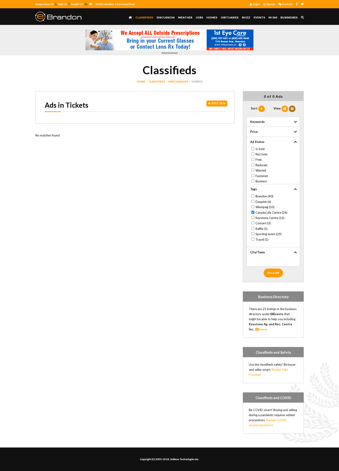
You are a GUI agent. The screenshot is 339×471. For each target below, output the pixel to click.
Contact (287, 4)
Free (259, 159)
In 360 (272, 17)
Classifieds (144, 17)
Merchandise (178, 81)
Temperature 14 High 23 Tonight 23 (59, 4)
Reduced (261, 165)
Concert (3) (263, 223)
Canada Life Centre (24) (271, 212)
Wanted (261, 170)
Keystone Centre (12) (270, 218)
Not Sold (261, 154)
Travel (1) (262, 239)
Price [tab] (254, 131)
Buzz (246, 17)
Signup (270, 4)
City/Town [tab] (257, 252)
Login (256, 4)
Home (141, 81)
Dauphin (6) (263, 202)
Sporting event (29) (269, 234)
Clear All (273, 273)
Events (259, 17)
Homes (211, 17)
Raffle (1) (262, 229)
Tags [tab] (253, 189)
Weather (185, 17)
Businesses (288, 17)
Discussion (166, 17)
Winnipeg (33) (265, 207)
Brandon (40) (264, 196)
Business (261, 181)
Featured (262, 176)
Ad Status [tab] (257, 142)
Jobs (199, 17)
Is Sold (260, 149)
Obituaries (229, 17)
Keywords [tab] (257, 122)
